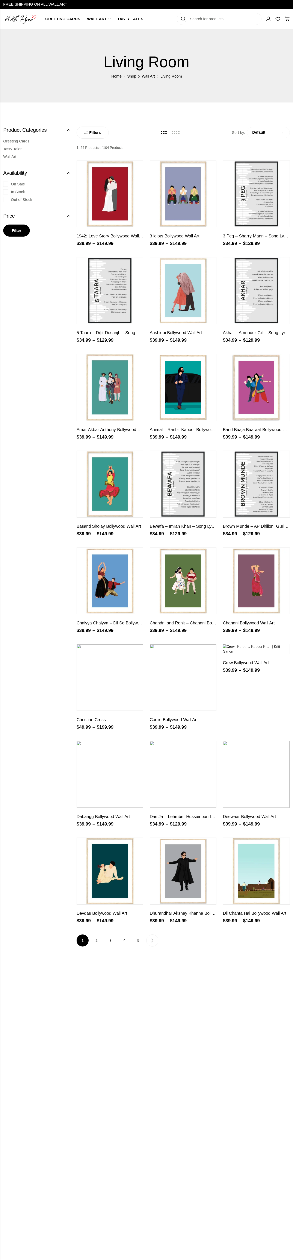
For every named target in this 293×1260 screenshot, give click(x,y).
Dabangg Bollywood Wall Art (103, 816)
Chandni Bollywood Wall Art (249, 623)
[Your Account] (268, 19)
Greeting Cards (16, 141)
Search (183, 19)
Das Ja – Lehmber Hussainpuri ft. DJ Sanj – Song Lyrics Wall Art (211, 816)
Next (152, 940)
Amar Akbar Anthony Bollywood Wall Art (114, 429)
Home (116, 76)
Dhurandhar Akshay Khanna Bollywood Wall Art (194, 913)
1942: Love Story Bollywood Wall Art (111, 236)
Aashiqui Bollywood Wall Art (176, 332)
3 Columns (164, 132)
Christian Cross (91, 719)
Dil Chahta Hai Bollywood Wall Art (254, 913)
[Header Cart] (287, 18)
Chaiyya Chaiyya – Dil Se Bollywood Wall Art (119, 623)
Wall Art (148, 76)
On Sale (18, 184)
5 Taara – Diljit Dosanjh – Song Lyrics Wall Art (120, 332)
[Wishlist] (277, 18)
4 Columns (176, 132)
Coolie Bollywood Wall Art (174, 719)
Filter (16, 230)
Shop (131, 76)
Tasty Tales (12, 149)
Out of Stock (21, 199)
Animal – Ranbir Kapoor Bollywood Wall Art (190, 429)
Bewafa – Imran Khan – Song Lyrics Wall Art (192, 526)
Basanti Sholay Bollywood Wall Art (109, 526)
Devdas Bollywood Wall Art (102, 913)
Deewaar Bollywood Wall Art (249, 816)
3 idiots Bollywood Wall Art (174, 236)
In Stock (18, 192)
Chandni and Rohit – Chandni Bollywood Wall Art (196, 623)
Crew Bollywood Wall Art (246, 662)
